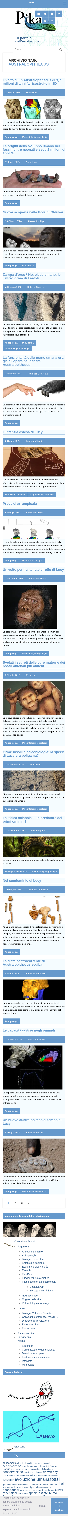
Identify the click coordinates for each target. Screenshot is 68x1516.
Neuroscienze (30, 1295)
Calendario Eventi (24, 1241)
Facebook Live (30, 1324)
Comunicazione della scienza (38, 1349)
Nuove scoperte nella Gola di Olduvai (33, 212)
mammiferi (23, 1487)
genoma (6, 1485)
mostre (48, 1487)
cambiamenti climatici (35, 1466)
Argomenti (23, 1246)
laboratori (53, 1485)
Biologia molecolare (33, 1259)
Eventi (21, 1308)
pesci (34, 1490)
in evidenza (28, 265)
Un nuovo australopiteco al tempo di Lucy (32, 1121)
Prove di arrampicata (20, 504)
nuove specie (25, 1490)
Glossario (19, 1446)
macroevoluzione (10, 1487)
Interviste (27, 1361)
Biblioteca (27, 1346)
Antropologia (11, 137)
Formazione (28, 1328)
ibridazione (22, 1485)
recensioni (10, 1493)
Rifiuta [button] (42, 1506)
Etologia (26, 1270)
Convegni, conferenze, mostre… (40, 1317)
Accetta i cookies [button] (59, 1506)
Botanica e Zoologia (15, 494)
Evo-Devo (27, 1274)
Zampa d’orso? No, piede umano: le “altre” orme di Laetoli (32, 276)
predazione (50, 1490)
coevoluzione (21, 1469)
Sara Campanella (36, 1039)
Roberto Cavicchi (35, 287)
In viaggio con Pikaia (41, 1290)
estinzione (31, 1475)
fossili (56, 1479)
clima (13, 1469)
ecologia (21, 1476)
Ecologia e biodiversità (16, 871)
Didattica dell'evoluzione (35, 1320)
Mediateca (28, 1364)
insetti (28, 1485)
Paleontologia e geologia (34, 137)
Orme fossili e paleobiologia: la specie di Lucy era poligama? (34, 753)
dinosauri (10, 1475)
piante (41, 1490)
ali (18, 1463)
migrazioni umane (36, 1487)
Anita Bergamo (38, 830)
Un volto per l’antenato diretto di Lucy (33, 570)
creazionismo (29, 1472)
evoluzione (42, 1476)
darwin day (50, 1472)
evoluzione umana (32, 1479)
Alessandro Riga (36, 221)
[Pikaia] (35, 30)
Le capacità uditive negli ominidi (29, 1030)
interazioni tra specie (40, 1485)
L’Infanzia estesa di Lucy (23, 432)
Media (21, 1341)
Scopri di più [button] (10, 1513)
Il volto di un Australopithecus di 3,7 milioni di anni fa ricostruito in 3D (32, 81)
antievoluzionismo (40, 1463)
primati (59, 1490)
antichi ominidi (26, 1463)
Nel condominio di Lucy (22, 881)
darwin (39, 1472)
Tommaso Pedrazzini (37, 889)
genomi (13, 1485)
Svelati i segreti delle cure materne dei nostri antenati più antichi (34, 664)
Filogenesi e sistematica (42, 494)
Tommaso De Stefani (37, 373)
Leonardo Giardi (34, 441)
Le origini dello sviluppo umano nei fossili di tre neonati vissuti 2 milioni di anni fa (34, 149)
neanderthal (11, 1489)
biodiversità (12, 1466)
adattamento (10, 1463)
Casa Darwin (37, 1286)
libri (60, 1483)
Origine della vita (31, 1299)
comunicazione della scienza (40, 1469)
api (48, 1463)
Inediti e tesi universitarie (36, 1357)
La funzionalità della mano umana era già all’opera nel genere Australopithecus (33, 361)
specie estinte (38, 1493)
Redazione (31, 92)
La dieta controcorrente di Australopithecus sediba (24, 962)
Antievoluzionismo (32, 1251)
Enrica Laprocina (34, 1132)
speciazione (23, 1493)
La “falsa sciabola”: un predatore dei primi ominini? (32, 819)
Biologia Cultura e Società (36, 1313)
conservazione (13, 1472)
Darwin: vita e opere (33, 1353)
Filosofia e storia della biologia (39, 1281)
